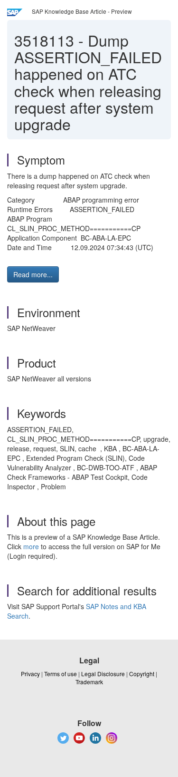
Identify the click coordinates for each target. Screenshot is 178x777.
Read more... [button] (33, 274)
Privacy (30, 674)
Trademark (89, 682)
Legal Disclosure (103, 674)
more (31, 546)
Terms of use (60, 674)
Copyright (141, 674)
